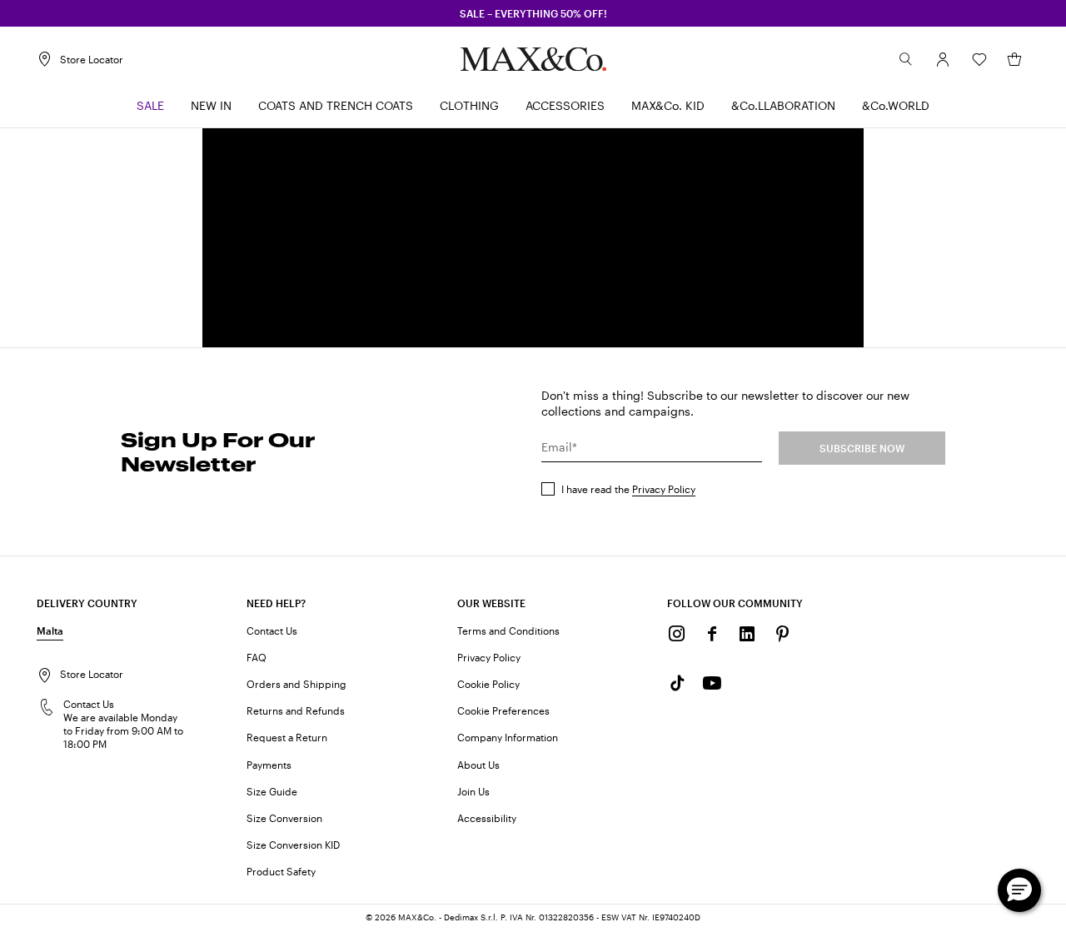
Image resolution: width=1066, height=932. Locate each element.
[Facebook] (712, 634)
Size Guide (272, 791)
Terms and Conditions (508, 630)
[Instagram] (677, 634)
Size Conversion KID (293, 844)
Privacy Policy (663, 489)
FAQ (256, 657)
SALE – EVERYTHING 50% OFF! (533, 13)
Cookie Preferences (503, 710)
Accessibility (486, 818)
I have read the (628, 489)
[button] (942, 59)
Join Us (473, 791)
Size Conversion (284, 818)
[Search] (906, 59)
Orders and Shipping (296, 684)
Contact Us (272, 630)
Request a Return (287, 737)
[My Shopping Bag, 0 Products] (1014, 59)
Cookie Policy (488, 684)
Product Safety (281, 871)
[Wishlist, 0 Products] (979, 59)
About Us (478, 764)
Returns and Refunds (296, 710)
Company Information (507, 737)
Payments (269, 764)
